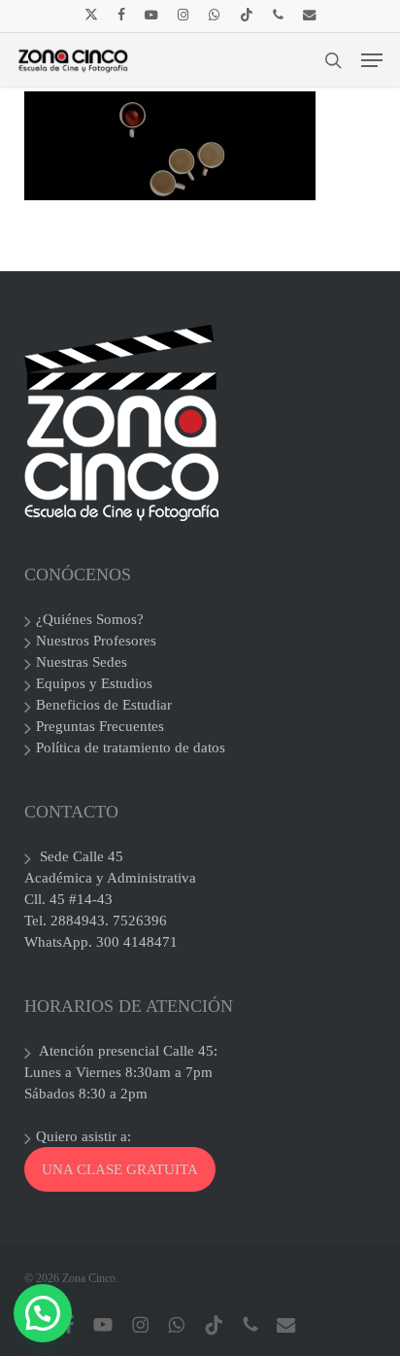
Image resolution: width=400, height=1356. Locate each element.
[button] (372, 60)
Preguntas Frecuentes (100, 726)
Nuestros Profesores (96, 640)
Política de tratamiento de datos (130, 747)
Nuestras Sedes (81, 662)
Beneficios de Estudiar (104, 705)
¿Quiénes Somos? (90, 619)
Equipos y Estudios (94, 683)
